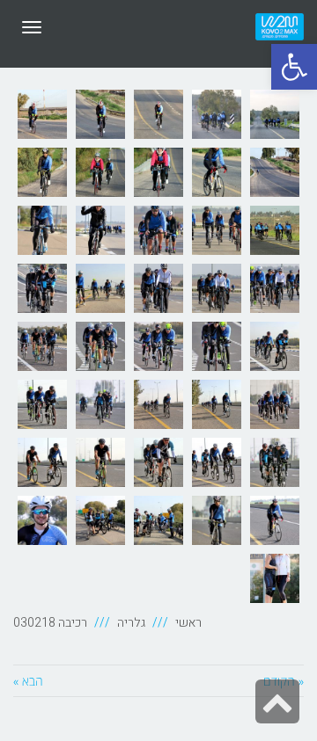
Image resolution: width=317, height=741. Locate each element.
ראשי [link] (188, 623)
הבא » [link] (28, 680)
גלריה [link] (131, 623)
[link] (294, 67)
